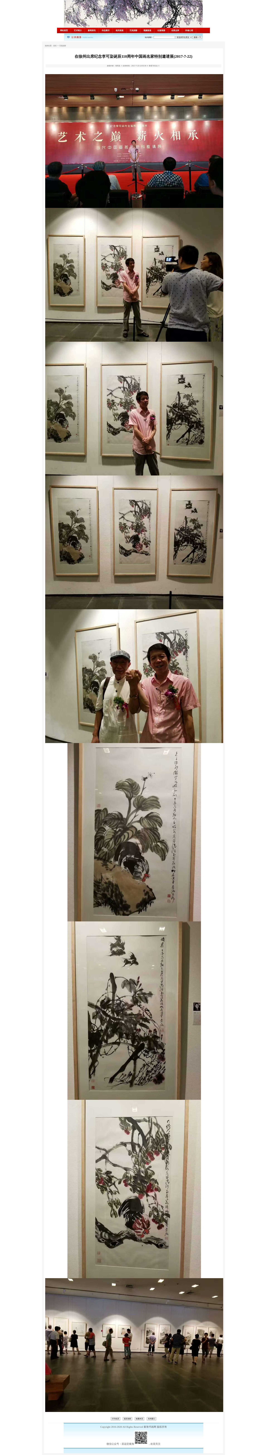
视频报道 (147, 30)
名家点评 (175, 30)
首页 (55, 46)
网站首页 (64, 30)
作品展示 (106, 30)
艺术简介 (78, 30)
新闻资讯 (92, 30)
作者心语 (189, 30)
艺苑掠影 (133, 30)
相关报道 (119, 30)
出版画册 (161, 30)
